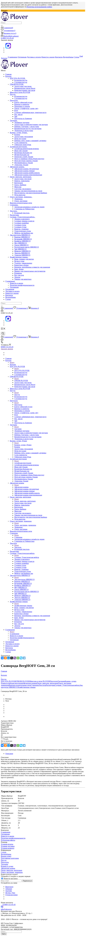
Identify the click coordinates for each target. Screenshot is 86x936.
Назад (12, 362)
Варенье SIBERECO (22, 237)
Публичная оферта (8, 840)
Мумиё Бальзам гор (21, 155)
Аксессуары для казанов (23, 137)
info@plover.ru (6, 909)
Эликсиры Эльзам (21, 165)
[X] (11, 658)
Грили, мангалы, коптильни (21, 177)
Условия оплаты (7, 844)
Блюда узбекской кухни (23, 102)
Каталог (8, 76)
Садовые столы (20, 225)
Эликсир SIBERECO (22, 255)
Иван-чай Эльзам (21, 151)
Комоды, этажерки (21, 229)
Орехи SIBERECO (21, 245)
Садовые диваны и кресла (24, 221)
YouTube (8, 891)
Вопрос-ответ (6, 856)
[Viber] (14, 658)
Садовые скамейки (21, 223)
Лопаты (17, 277)
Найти (4, 934)
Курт (16, 110)
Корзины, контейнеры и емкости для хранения (32, 267)
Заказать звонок (7, 349)
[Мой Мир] (8, 658)
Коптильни (18, 183)
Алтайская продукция (19, 147)
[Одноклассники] (5, 658)
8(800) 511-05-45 (7, 347)
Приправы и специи (22, 106)
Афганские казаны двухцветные (26, 169)
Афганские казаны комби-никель (27, 173)
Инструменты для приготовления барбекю (30, 193)
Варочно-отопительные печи (21, 203)
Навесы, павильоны (22, 181)
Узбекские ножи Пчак (22, 145)
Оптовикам (14, 287)
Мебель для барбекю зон (23, 233)
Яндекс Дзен (10, 893)
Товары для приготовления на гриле (28, 191)
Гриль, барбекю (20, 185)
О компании (10, 281)
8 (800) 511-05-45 (7, 38)
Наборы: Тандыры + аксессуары (26, 126)
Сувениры (14, 205)
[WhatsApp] (18, 658)
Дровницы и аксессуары (23, 130)
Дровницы (18, 199)
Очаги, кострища (20, 201)
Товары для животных (22, 279)
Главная (8, 74)
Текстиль (14, 211)
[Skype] (21, 658)
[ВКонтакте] (2, 658)
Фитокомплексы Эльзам (23, 163)
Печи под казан (20, 139)
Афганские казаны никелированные (28, 175)
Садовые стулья (20, 227)
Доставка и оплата (12, 291)
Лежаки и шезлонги (22, 219)
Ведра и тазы (19, 261)
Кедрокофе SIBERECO (23, 239)
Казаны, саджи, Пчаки (19, 132)
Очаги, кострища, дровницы (21, 197)
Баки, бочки (19, 269)
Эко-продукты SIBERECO (20, 235)
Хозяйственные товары (19, 257)
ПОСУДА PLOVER (18, 78)
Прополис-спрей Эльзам (23, 157)
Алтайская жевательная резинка (26, 149)
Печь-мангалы (19, 195)
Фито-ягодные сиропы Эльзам (26, 161)
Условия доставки (8, 846)
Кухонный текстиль (21, 213)
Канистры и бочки (21, 265)
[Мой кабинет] (2, 311)
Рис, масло (18, 114)
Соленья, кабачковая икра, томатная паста (30, 112)
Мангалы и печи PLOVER (20, 92)
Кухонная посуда (20, 80)
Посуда (13, 94)
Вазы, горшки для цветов (24, 259)
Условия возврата (7, 848)
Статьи (8, 299)
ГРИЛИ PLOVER (17, 84)
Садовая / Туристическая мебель (22, 217)
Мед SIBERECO (20, 243)
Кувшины (18, 273)
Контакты (9, 295)
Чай (15, 116)
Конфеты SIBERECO (22, 241)
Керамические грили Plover (24, 88)
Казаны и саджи (7, 866)
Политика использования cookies (39, 7)
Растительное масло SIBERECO (26, 247)
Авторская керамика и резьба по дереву (29, 207)
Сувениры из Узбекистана (24, 209)
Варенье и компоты (21, 104)
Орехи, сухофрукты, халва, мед (26, 108)
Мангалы (17, 187)
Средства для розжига (22, 189)
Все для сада (19, 275)
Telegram (8, 889)
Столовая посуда (20, 82)
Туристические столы (22, 231)
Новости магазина (10, 879)
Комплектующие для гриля (24, 90)
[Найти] (2, 25)
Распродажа (14, 215)
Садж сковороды (20, 143)
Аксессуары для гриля (22, 86)
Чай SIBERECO (20, 249)
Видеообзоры (10, 297)
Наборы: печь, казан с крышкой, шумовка (30, 141)
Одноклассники (11, 895)
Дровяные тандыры (21, 122)
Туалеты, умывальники (23, 263)
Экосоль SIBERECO (22, 253)
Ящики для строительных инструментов (29, 271)
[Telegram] (24, 658)
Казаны (17, 135)
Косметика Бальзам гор (23, 153)
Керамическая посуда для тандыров (27, 128)
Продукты (14, 100)
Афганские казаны (17, 167)
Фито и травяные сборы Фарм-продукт (29, 159)
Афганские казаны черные (24, 171)
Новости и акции (16, 283)
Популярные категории (10, 858)
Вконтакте (9, 887)
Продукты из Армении (23, 118)
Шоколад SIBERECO (22, 251)
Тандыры (14, 120)
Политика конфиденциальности (22, 285)
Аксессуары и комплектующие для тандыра (31, 124)
